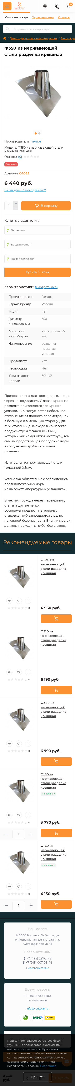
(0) (20, 156)
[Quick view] (9, 601)
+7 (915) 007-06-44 (39, 963)
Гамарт (35, 141)
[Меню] (7, 6)
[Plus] (16, 203)
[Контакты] (57, 6)
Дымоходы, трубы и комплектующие (33, 38)
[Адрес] (45, 6)
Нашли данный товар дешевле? (25, 190)
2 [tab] (39, 133)
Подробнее (48, 1066)
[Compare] (28, 601)
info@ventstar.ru (37, 1008)
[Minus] (16, 208)
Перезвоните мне (37, 968)
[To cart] (56, 618)
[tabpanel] (37, 93)
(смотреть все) (46, 287)
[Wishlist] (19, 601)
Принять (37, 1077)
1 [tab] (36, 133)
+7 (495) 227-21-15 (38, 958)
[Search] (7, 29)
